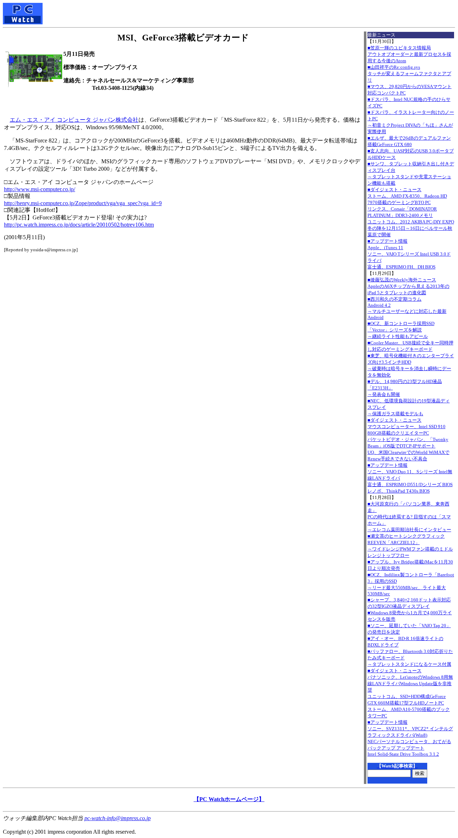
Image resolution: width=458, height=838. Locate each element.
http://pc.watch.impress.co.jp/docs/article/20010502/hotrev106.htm (79, 225)
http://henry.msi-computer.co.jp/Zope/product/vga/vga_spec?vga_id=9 (83, 203)
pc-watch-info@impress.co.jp (117, 818)
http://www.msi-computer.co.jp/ (39, 189)
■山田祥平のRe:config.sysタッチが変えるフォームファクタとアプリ (409, 73)
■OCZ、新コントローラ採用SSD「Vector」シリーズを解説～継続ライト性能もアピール (400, 330)
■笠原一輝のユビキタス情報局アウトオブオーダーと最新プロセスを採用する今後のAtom (409, 54)
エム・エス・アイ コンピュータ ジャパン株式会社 (74, 120)
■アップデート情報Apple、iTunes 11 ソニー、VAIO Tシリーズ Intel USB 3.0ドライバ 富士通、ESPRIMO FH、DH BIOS (409, 254)
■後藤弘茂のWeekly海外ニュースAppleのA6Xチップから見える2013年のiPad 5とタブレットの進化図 (408, 286)
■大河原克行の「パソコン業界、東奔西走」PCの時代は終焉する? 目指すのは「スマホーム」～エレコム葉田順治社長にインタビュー (409, 516)
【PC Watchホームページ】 (229, 799)
